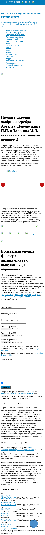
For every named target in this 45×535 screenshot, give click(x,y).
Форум (8, 59)
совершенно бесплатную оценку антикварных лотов (19, 448)
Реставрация (11, 63)
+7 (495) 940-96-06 (12, 2)
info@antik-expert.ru (9, 297)
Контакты (10, 67)
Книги (8, 43)
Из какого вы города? (10, 320)
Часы (8, 50)
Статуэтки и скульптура (15, 35)
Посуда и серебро (13, 39)
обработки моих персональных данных (17, 394)
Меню (3, 26)
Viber (34, 295)
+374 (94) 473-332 (8, 524)
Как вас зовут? (7, 307)
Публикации (11, 56)
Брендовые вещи (13, 54)
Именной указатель (14, 65)
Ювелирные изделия (14, 41)
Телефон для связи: (9, 314)
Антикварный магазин (15, 61)
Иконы (8, 48)
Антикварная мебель (14, 37)
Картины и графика (14, 32)
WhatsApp (19, 295)
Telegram (27, 295)
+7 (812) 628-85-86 (8, 502)
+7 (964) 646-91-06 (8, 498)
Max (38, 295)
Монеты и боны (12, 46)
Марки (8, 52)
